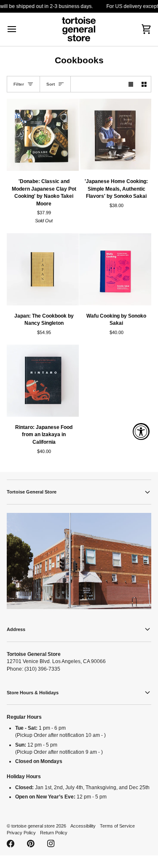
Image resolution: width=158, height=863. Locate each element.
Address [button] (16, 629)
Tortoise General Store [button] (31, 491)
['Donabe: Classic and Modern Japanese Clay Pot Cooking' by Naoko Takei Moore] (43, 135)
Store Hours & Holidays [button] (33, 692)
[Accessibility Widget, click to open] (141, 431)
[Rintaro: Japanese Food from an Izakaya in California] (43, 381)
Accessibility (83, 825)
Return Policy (53, 832)
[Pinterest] (31, 843)
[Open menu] (19, 29)
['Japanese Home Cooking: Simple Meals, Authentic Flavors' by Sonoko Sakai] (115, 135)
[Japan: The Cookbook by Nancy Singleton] (43, 269)
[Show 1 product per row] (131, 84)
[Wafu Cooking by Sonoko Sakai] (115, 269)
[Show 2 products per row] (144, 84)
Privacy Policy (21, 832)
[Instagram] (51, 843)
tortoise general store (33, 825)
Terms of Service (117, 825)
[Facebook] (10, 843)
